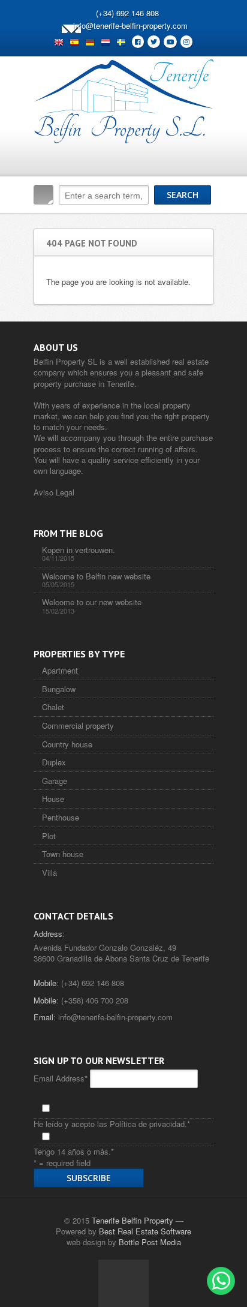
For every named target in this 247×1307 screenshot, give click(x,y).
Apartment (60, 670)
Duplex (54, 762)
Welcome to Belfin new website (96, 576)
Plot (49, 836)
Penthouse (60, 817)
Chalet (53, 707)
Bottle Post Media (150, 1242)
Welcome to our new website (91, 602)
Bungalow (59, 689)
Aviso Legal (54, 492)
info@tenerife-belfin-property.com (130, 25)
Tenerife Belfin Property (132, 1220)
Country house (67, 744)
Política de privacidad (147, 1123)
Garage (54, 780)
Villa (49, 872)
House (53, 798)
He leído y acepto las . (112, 1123)
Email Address (61, 1078)
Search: (43, 195)
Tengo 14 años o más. (74, 1151)
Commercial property (78, 725)
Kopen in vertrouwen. (78, 549)
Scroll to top (123, 1283)
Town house (62, 854)
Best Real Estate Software (145, 1231)
